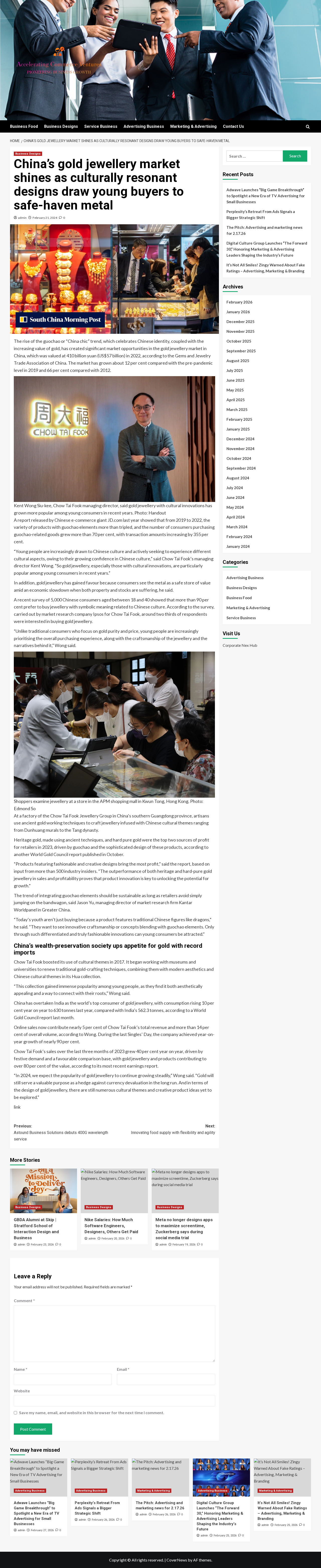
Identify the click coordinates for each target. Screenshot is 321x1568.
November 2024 (240, 448)
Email (123, 1369)
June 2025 (235, 380)
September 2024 (241, 468)
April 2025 (235, 399)
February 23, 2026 (42, 1244)
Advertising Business (144, 126)
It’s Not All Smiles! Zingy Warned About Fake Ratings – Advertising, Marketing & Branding (265, 268)
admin (22, 218)
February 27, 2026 (42, 1530)
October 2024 (238, 458)
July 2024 (234, 487)
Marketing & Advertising (193, 126)
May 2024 (235, 507)
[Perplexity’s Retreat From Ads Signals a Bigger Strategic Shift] (99, 1477)
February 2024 (239, 536)
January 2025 (238, 429)
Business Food (24, 126)
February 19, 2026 (184, 1244)
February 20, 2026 (113, 1238)
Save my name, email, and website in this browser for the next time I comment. (91, 1412)
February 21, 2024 (45, 218)
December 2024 (240, 439)
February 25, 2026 (225, 1535)
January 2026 (238, 311)
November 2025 (240, 331)
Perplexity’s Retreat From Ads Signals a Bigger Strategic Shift (260, 214)
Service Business (100, 126)
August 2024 (237, 478)
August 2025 (237, 360)
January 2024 (238, 546)
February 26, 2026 (103, 1519)
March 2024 (237, 527)
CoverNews (177, 1559)
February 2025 (239, 419)
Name (20, 1369)
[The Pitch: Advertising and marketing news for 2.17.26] (160, 1477)
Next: (173, 1129)
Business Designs (61, 126)
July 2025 (234, 370)
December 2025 (240, 321)
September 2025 (241, 351)
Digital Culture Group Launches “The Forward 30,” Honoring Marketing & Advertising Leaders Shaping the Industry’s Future (266, 249)
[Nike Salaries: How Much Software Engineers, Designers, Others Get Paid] (114, 1191)
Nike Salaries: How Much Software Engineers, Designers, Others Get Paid (111, 1225)
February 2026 (239, 302)
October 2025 (238, 341)
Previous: (61, 1132)
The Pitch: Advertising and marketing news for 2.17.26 (264, 230)
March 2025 (237, 409)
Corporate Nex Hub (240, 645)
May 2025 (235, 390)
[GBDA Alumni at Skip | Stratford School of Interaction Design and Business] (43, 1191)
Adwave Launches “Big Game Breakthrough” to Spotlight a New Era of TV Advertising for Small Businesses (265, 195)
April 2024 (235, 517)
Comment (24, 1300)
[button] (308, 126)
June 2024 (235, 497)
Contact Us (233, 126)
